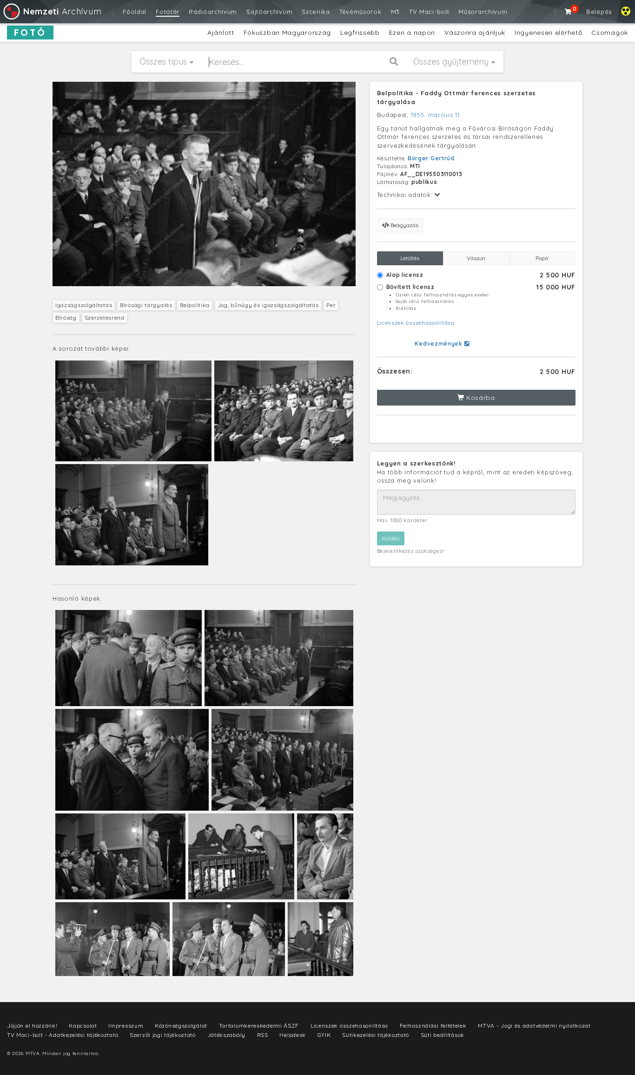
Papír (542, 258)
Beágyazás (403, 225)
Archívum (62, 11)
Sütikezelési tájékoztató (375, 1034)
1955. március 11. (436, 114)
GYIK (324, 1034)
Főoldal (134, 11)
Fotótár (167, 11)
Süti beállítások (442, 1034)
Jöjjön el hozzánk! (32, 1025)
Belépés (599, 11)
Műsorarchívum (482, 11)
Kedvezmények (439, 343)
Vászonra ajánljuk (474, 32)
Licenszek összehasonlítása (416, 322)
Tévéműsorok (360, 11)
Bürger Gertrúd (431, 158)
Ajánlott (220, 32)
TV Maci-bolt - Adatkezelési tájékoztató (62, 1034)
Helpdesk (292, 1034)
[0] (568, 11)
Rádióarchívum (213, 11)
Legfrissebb (360, 32)
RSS (262, 1034)
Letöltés (409, 258)
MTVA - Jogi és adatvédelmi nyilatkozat (534, 1025)
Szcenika (316, 11)
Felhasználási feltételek (433, 1025)
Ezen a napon (412, 32)
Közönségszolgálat (181, 1025)
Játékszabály (226, 1034)
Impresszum (125, 1025)
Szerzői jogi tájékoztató (163, 1034)
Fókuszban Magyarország (287, 32)
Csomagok (609, 32)
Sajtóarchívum (269, 11)
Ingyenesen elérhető (548, 32)
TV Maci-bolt (429, 11)
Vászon (476, 258)
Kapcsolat (83, 1025)
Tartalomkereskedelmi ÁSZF (259, 1025)
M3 (395, 11)
